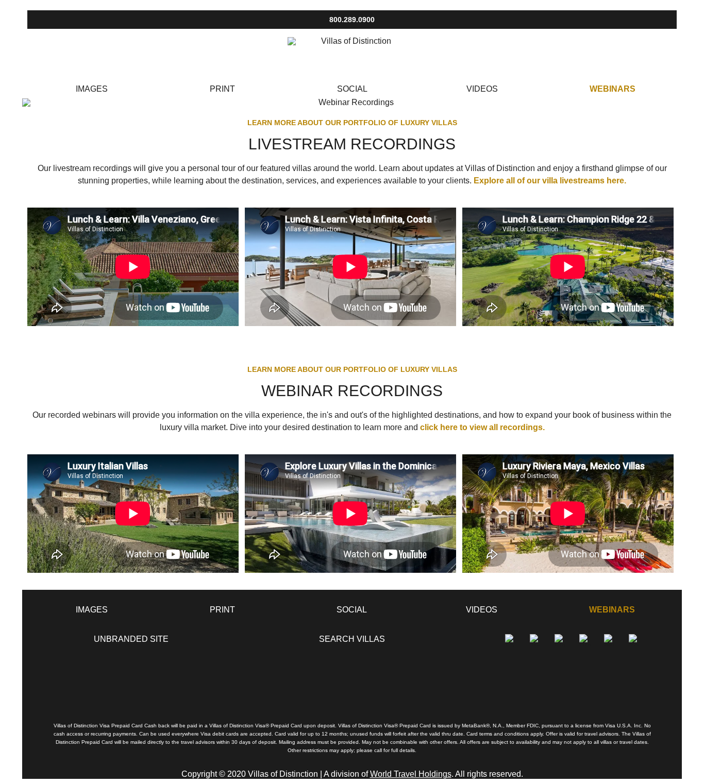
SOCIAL (352, 88)
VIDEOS (482, 88)
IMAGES (92, 88)
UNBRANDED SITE (131, 639)
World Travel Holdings (410, 774)
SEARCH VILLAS (352, 639)
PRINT (222, 88)
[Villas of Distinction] (352, 53)
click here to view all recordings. (482, 427)
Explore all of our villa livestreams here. (550, 180)
